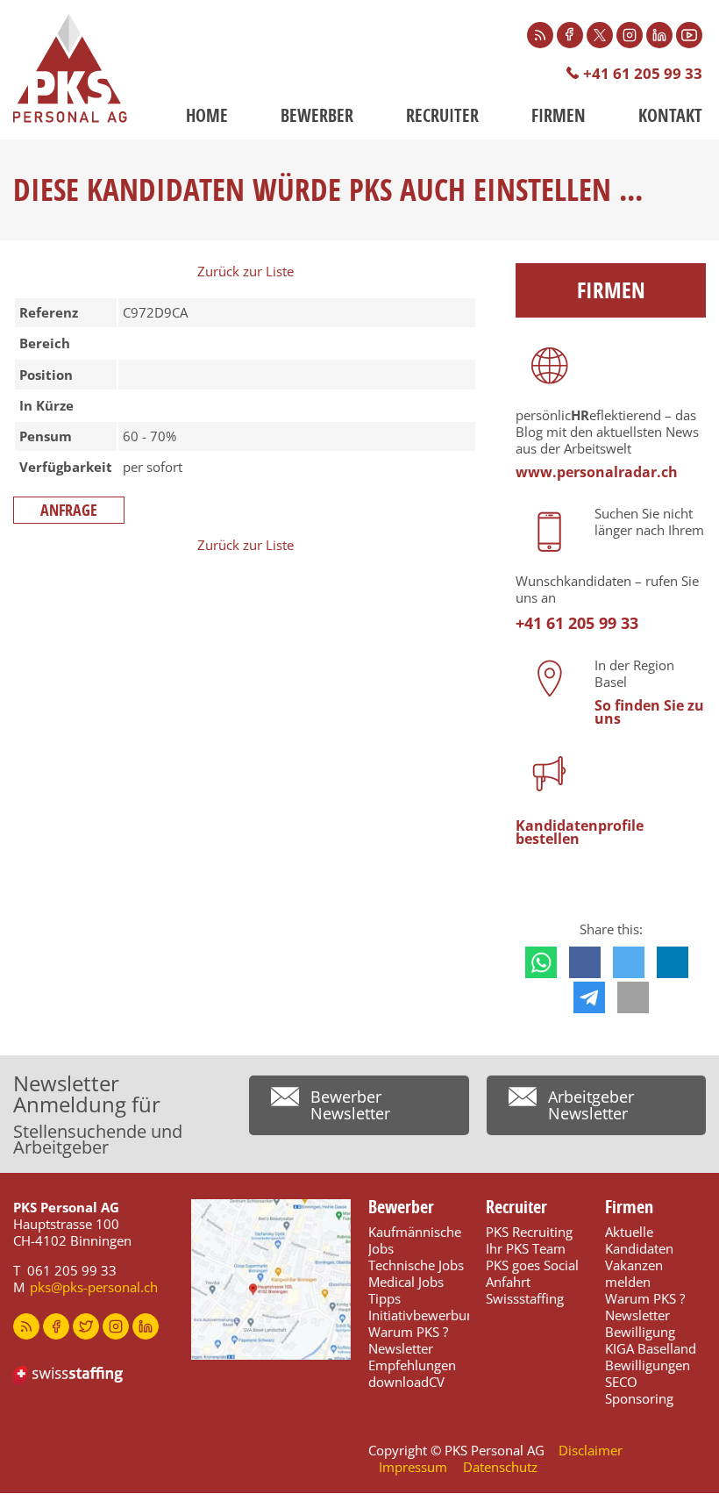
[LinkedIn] (659, 35)
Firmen (558, 115)
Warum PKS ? (408, 1331)
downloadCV (406, 1381)
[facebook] (56, 1326)
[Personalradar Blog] (540, 35)
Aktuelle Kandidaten (639, 1240)
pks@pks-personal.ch (94, 1287)
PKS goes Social (532, 1265)
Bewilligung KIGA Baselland (650, 1340)
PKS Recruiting (529, 1231)
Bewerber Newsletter (350, 1105)
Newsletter (400, 1348)
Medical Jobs (406, 1281)
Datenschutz (500, 1467)
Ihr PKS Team (526, 1248)
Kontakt (670, 115)
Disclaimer (591, 1450)
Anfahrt (508, 1281)
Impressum (413, 1467)
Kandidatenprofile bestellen (580, 832)
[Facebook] (570, 35)
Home (207, 115)
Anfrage (68, 510)
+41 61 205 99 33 (642, 73)
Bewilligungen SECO (647, 1373)
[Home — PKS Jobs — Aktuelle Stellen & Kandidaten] (70, 68)
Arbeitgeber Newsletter (591, 1105)
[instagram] (116, 1326)
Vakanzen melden (634, 1273)
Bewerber (317, 115)
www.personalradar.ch (597, 472)
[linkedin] (145, 1326)
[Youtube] (689, 35)
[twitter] (86, 1326)
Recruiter (442, 115)
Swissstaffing (525, 1298)
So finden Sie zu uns (649, 712)
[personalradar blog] (26, 1326)
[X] (600, 35)
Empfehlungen (412, 1365)
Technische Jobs (416, 1265)
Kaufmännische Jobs (414, 1240)
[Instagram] (629, 35)
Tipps (384, 1298)
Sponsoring (639, 1398)
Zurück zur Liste (245, 271)
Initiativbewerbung (424, 1315)
